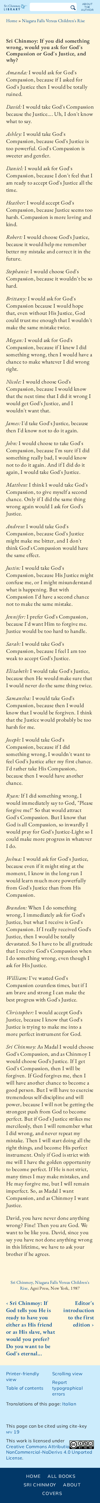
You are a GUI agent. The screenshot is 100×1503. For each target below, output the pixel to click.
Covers (52, 1493)
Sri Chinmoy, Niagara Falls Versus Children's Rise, (50, 1285)
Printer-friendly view (22, 1376)
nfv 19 (12, 1432)
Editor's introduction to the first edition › (78, 1313)
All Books (62, 1476)
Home (12, 21)
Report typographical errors (67, 1388)
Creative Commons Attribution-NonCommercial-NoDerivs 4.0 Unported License (49, 1452)
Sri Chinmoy (40, 1484)
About (72, 1484)
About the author (87, 6)
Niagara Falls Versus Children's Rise (53, 21)
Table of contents (25, 1388)
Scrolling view (67, 1373)
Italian (69, 1404)
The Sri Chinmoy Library (16, 12)
